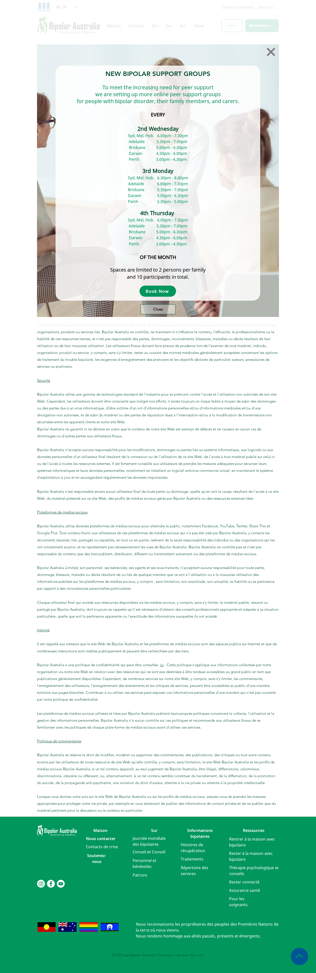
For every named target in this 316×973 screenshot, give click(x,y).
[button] (271, 52)
